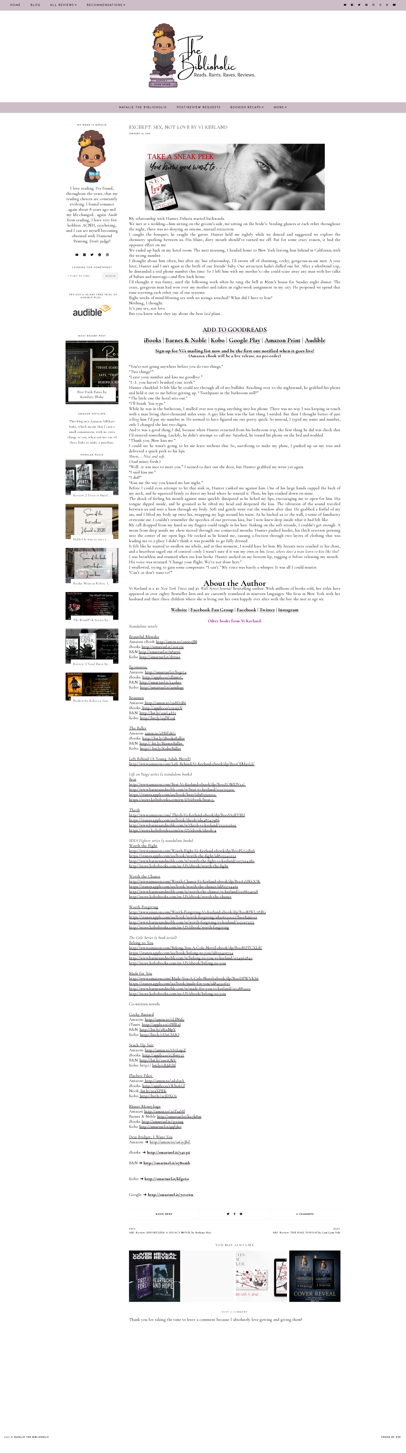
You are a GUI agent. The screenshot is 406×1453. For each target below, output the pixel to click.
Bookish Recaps (245, 107)
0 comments (305, 1214)
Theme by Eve (391, 1437)
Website (179, 610)
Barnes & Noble (186, 340)
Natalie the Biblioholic (143, 107)
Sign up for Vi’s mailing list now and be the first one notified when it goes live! (234, 351)
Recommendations (105, 5)
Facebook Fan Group (211, 610)
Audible (315, 340)
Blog (35, 5)
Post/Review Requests (199, 107)
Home (15, 5)
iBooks (152, 340)
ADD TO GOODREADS (235, 330)
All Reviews (62, 5)
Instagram (288, 610)
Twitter (267, 610)
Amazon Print (283, 340)
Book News (164, 1214)
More (279, 107)
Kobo (218, 340)
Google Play (244, 340)
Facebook (246, 610)
